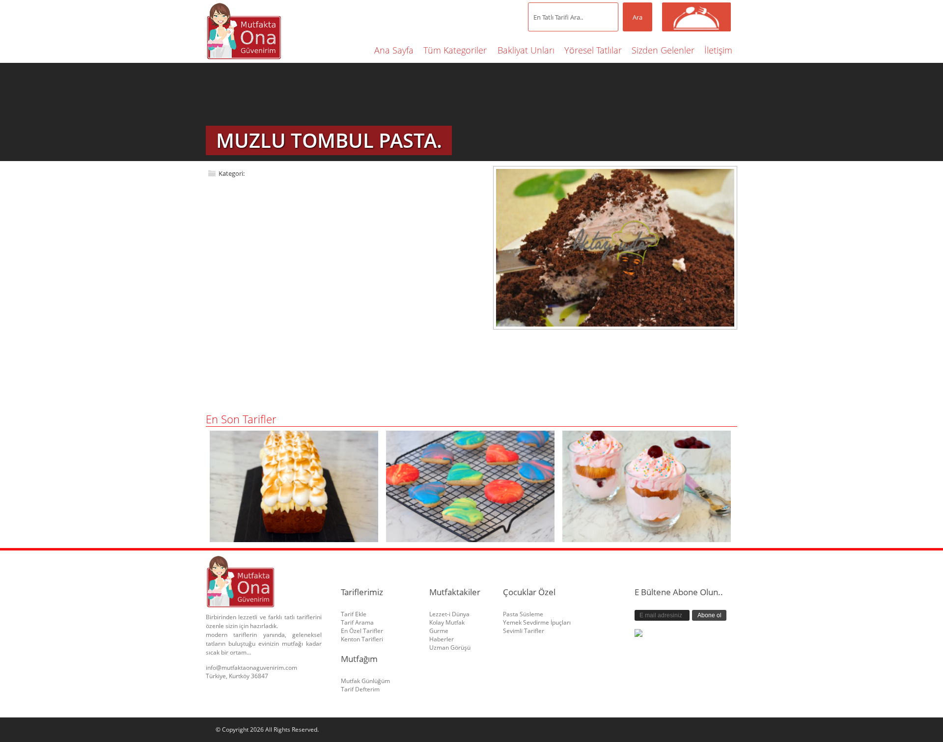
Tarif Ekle (353, 614)
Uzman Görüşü (450, 647)
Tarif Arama (357, 622)
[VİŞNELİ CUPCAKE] (646, 539)
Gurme (438, 631)
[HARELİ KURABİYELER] (470, 539)
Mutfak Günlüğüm (365, 681)
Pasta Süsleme (523, 614)
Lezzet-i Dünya (449, 614)
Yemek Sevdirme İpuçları (537, 622)
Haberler (441, 639)
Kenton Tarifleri (362, 639)
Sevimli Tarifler (523, 631)
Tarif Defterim (360, 689)
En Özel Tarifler (362, 631)
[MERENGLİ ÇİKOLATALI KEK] (294, 539)
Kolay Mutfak (447, 622)
